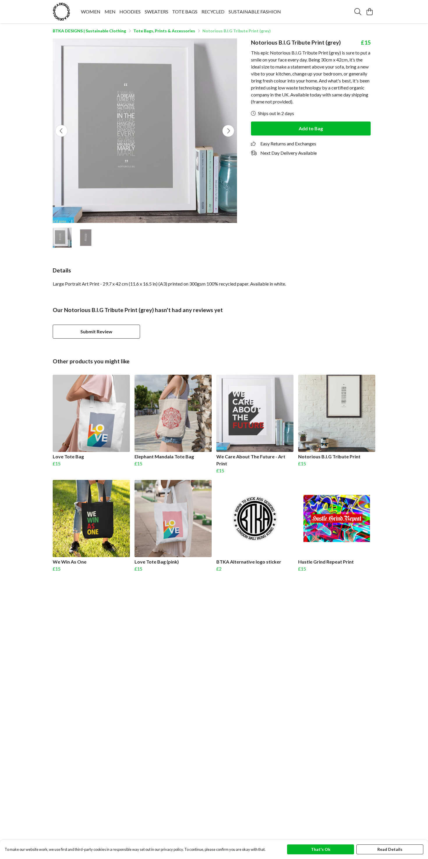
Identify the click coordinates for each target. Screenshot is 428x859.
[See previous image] (61, 131)
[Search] (358, 11)
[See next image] (228, 131)
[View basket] (369, 11)
